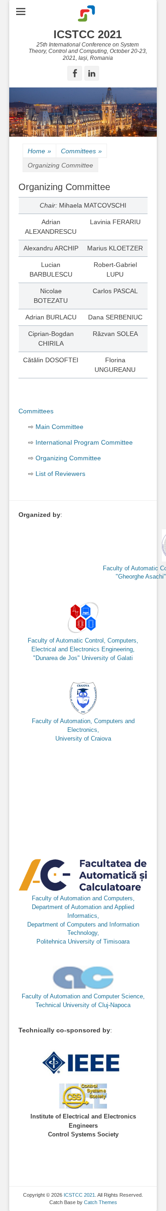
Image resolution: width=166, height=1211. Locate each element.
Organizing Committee (68, 458)
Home (39, 151)
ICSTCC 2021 (87, 34)
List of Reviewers (60, 473)
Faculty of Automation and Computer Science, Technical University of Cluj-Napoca (83, 1000)
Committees (81, 151)
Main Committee (59, 426)
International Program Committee (84, 442)
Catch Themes (100, 1202)
